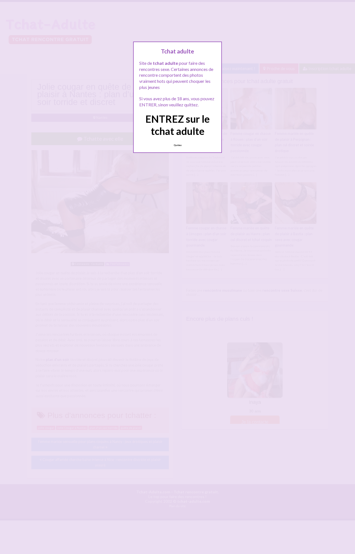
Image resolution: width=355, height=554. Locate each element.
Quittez (178, 145)
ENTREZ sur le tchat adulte (177, 125)
